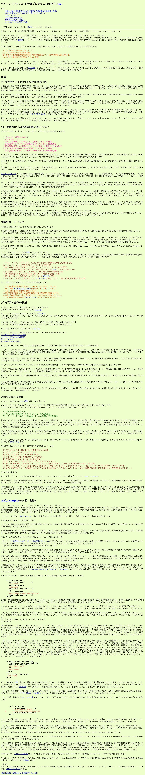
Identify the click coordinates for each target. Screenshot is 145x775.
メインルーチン (10, 500)
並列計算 (45, 276)
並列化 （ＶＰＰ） (13, 769)
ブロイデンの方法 (21, 754)
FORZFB (22, 687)
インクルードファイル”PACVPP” (13, 335)
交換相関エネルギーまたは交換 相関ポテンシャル (30, 541)
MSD (16, 682)
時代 (30, 27)
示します (38, 310)
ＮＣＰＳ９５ (41, 278)
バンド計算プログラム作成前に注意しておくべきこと (25, 13)
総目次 (8, 773)
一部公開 (31, 68)
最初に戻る (16, 773)
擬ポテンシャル (25, 516)
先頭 (3, 773)
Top (59, 3)
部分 (28, 252)
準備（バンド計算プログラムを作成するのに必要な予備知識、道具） (31, 11)
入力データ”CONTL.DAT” (10, 341)
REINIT (95, 476)
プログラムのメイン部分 (14, 20)
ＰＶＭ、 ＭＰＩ (31, 297)
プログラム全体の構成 (13, 18)
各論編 (26, 760)
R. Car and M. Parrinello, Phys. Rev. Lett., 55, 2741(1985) (48, 569)
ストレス (54, 269)
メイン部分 (24, 401)
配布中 (20, 40)
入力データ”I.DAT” (8, 339)
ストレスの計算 (27, 697)
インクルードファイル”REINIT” (13, 337)
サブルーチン (14, 442)
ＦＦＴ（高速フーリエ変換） (31, 693)
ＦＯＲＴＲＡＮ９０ (37, 114)
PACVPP (88, 476)
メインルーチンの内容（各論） (17, 22)
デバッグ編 (32, 773)
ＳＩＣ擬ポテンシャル (22, 288)
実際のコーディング (12, 15)
